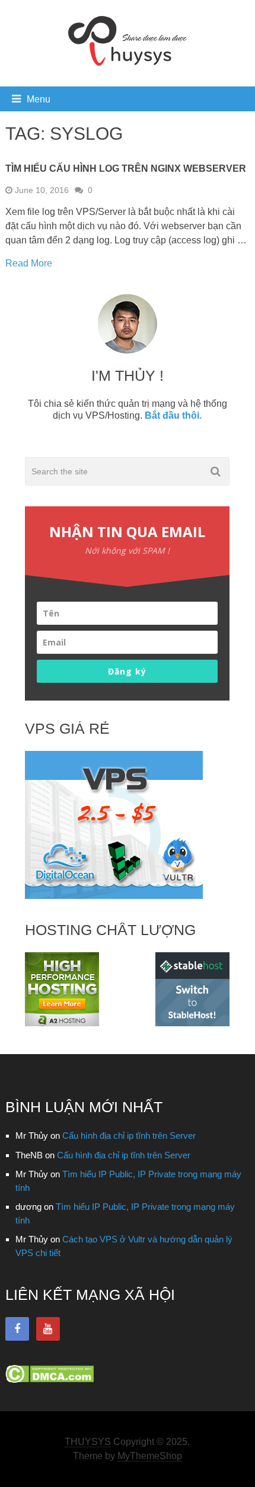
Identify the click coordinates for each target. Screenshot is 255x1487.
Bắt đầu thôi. (173, 415)
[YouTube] (48, 1329)
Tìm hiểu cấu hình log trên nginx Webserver (125, 168)
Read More (28, 263)
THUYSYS (88, 1442)
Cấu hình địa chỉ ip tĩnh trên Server (129, 1135)
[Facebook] (17, 1329)
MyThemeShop (149, 1456)
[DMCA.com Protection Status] (49, 1379)
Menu (38, 99)
